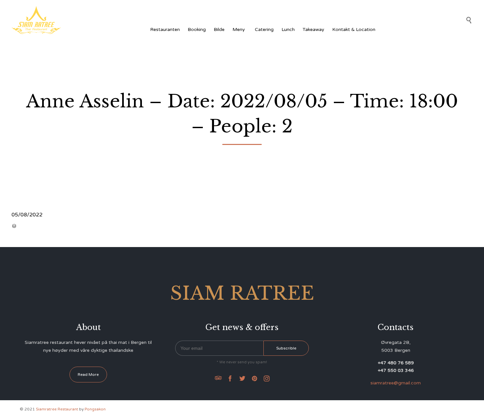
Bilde (219, 29)
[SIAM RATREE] (36, 20)
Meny (238, 29)
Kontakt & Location (353, 29)
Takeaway (313, 29)
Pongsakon (95, 409)
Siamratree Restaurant (57, 409)
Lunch (288, 29)
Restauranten (165, 29)
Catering (264, 29)
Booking (197, 29)
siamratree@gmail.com (395, 383)
